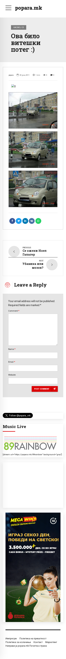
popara (11, 75)
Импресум (11, 638)
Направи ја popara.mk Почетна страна (26, 645)
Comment (13, 311)
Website (12, 375)
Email (11, 362)
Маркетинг (51, 642)
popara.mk (28, 7)
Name (11, 349)
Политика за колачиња (18, 642)
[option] (33, 86)
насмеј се (18, 27)
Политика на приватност (32, 638)
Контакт (38, 642)
